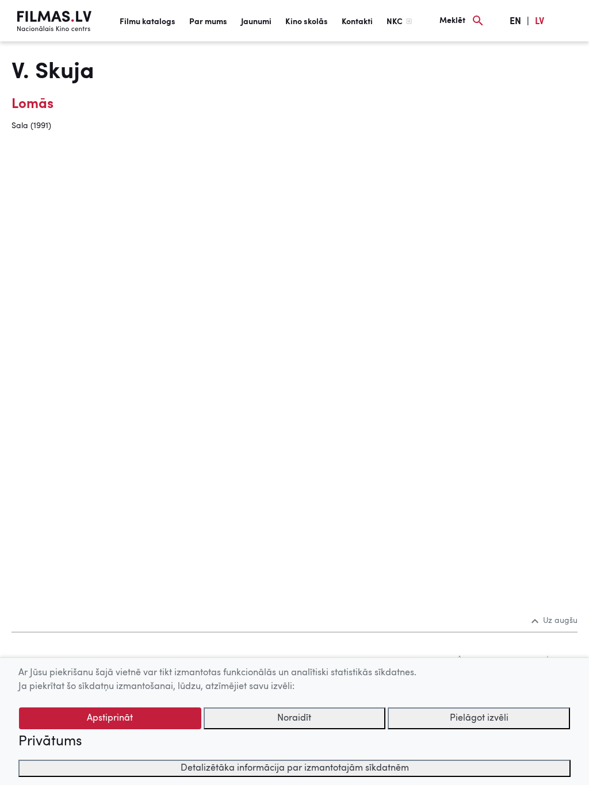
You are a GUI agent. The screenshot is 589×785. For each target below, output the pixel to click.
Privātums (50, 742)
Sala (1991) (31, 126)
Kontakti (357, 22)
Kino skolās (306, 22)
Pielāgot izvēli (479, 718)
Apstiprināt (110, 718)
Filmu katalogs (147, 22)
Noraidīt (294, 718)
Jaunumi (256, 22)
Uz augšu (560, 621)
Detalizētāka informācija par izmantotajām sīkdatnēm (295, 768)
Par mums (208, 22)
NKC (395, 22)
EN (515, 21)
